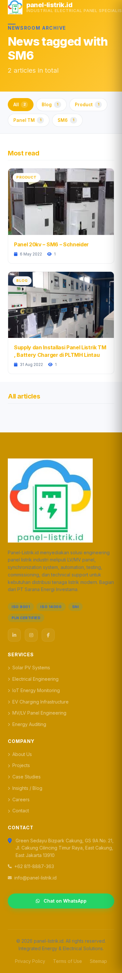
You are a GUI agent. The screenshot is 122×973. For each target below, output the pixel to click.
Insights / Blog (27, 788)
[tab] (21, 104)
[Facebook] (48, 635)
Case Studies (26, 776)
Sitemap (98, 961)
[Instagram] (31, 635)
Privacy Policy (30, 961)
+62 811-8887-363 (34, 866)
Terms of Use (67, 961)
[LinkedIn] (14, 635)
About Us (22, 754)
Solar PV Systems (31, 667)
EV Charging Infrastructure (40, 701)
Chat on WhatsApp (65, 901)
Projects (21, 765)
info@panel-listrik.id (35, 877)
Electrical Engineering (35, 679)
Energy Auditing (29, 724)
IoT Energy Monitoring (36, 690)
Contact (20, 810)
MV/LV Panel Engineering (39, 713)
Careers (21, 799)
